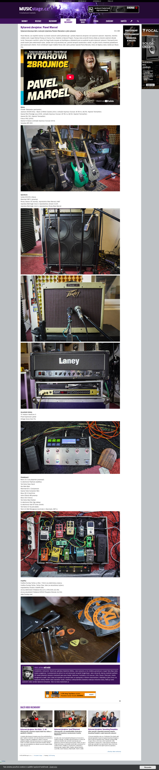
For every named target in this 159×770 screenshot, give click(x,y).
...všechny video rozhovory (114, 751)
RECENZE (38, 21)
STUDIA (95, 21)
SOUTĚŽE (124, 21)
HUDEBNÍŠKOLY (83, 21)
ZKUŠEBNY (109, 21)
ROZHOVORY (53, 21)
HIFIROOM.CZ (97, 1)
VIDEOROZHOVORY (68, 21)
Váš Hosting (52, 755)
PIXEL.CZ (110, 1)
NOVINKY (25, 21)
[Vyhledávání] (138, 21)
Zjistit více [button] (53, 767)
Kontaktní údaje (38, 755)
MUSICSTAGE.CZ (66, 1)
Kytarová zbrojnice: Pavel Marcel (39, 27)
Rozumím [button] (147, 767)
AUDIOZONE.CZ (50, 1)
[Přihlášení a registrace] (131, 21)
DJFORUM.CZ (82, 1)
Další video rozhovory (30, 707)
